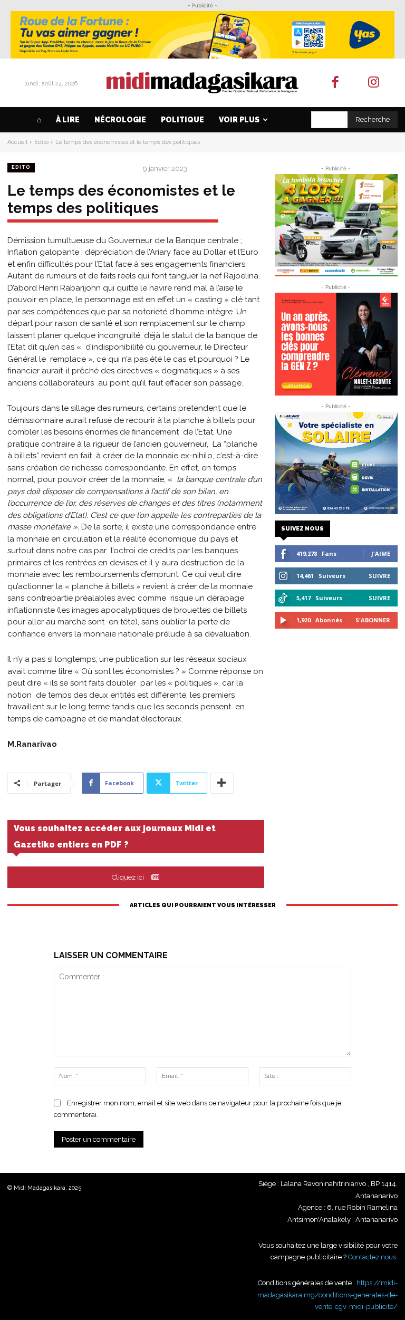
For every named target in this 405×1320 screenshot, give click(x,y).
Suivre (379, 576)
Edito (41, 142)
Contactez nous (372, 1257)
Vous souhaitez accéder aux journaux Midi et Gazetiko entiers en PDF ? (115, 836)
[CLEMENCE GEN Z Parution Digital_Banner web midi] (336, 344)
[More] (222, 783)
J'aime (380, 553)
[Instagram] (373, 83)
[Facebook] (335, 83)
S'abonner (372, 620)
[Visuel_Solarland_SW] (336, 463)
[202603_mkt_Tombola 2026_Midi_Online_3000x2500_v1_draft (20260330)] (336, 225)
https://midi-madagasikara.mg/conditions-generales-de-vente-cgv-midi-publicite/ (327, 1295)
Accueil (17, 142)
